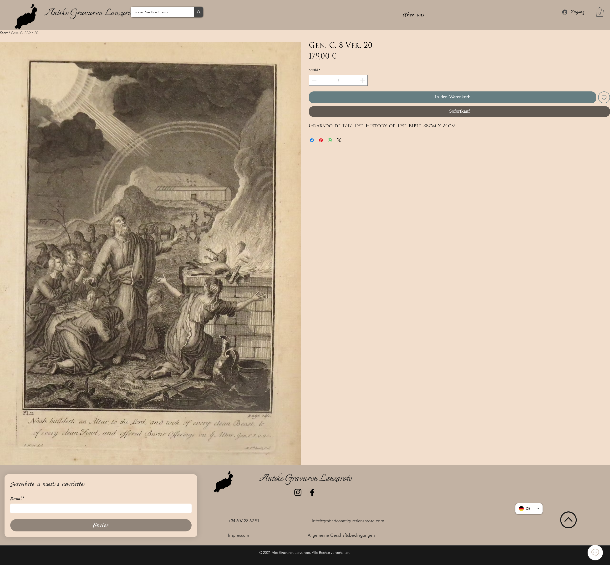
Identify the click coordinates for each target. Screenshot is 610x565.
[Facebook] (312, 492)
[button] (600, 12)
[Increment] (363, 80)
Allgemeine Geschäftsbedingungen (341, 535)
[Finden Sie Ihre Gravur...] (198, 12)
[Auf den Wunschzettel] (604, 97)
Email (17, 499)
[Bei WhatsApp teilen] (330, 140)
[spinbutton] (338, 80)
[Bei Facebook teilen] (312, 140)
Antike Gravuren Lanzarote (90, 12)
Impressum (238, 535)
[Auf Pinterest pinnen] (321, 140)
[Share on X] (339, 140)
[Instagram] (298, 492)
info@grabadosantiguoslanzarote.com (348, 520)
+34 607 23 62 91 (243, 520)
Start (4, 32)
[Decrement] (314, 80)
